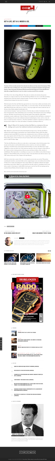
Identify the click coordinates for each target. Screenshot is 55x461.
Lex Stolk (12, 23)
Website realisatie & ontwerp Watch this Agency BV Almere (37, 459)
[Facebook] (39, 1)
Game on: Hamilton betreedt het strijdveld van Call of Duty (30, 347)
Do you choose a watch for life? (12, 233)
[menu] (6, 1)
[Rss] (46, 1)
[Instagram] (43, 1)
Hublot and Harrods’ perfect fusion (41, 233)
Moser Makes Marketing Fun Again (43, 263)
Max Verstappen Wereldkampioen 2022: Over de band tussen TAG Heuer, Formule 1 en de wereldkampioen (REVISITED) (30, 355)
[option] (11, 259)
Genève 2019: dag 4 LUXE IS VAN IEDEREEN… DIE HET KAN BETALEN (10, 263)
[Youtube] (45, 1)
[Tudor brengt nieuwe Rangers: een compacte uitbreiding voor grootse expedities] (14, 340)
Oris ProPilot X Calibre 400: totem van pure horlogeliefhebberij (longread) (27, 395)
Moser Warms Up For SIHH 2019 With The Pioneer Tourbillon (27, 263)
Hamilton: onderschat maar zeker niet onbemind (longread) (26, 366)
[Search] (49, 1)
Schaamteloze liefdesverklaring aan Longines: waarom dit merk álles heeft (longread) (28, 375)
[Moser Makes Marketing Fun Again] (43, 257)
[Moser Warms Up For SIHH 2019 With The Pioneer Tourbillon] (27, 257)
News (20, 338)
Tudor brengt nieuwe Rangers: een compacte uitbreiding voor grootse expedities (29, 340)
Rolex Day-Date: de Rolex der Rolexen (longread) (24, 370)
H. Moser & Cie (25, 23)
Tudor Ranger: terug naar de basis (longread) (23, 379)
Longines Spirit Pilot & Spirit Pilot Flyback (27, 332)
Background (7, 23)
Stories (39, 353)
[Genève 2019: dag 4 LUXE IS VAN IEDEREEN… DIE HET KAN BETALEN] (11, 257)
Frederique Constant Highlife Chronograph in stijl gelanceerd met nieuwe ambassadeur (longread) (28, 389)
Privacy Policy (25, 459)
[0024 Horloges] (27, 10)
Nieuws (33, 353)
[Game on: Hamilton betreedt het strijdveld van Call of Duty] (14, 348)
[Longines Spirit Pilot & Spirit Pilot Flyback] (14, 333)
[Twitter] (41, 1)
